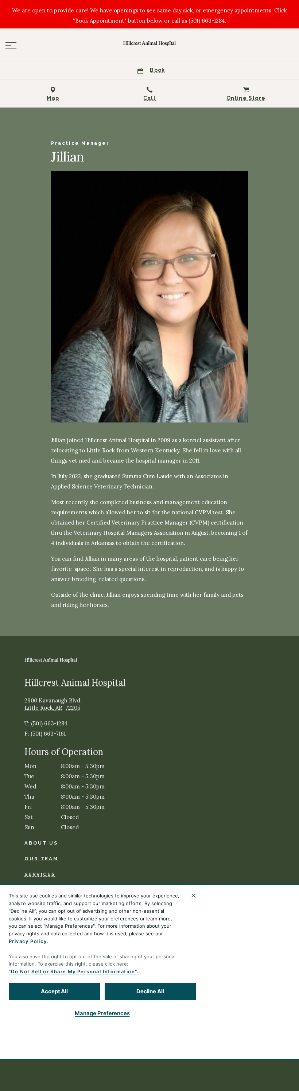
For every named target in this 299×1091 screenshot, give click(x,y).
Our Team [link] (41, 858)
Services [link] (39, 874)
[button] (10, 45)
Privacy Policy (28, 941)
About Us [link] (41, 843)
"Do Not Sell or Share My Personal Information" (73, 971)
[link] (149, 43)
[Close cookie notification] (194, 896)
